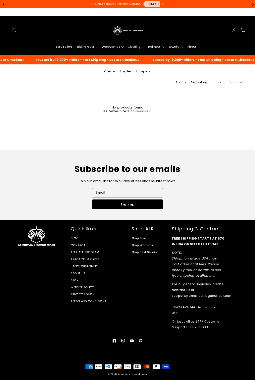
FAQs (74, 280)
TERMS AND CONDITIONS (88, 301)
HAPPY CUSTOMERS (85, 266)
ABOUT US (78, 273)
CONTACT (78, 245)
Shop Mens (139, 238)
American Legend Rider (132, 374)
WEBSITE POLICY (82, 287)
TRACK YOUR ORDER (85, 259)
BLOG (74, 238)
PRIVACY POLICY (82, 294)
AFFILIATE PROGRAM (85, 252)
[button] (14, 30)
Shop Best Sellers (144, 252)
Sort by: (181, 82)
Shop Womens (142, 245)
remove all (144, 111)
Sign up (127, 204)
